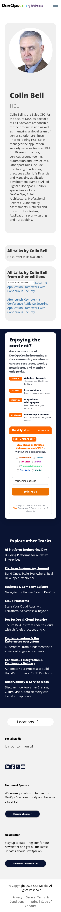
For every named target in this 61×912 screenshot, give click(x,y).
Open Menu (55, 5)
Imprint (33, 901)
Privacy (17, 897)
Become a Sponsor (22, 814)
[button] (30, 722)
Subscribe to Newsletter (25, 863)
